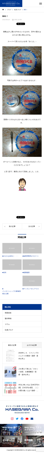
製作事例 (8, 318)
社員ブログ (9, 330)
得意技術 (8, 313)
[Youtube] (27, 418)
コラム (7, 324)
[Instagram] (12, 418)
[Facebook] (22, 418)
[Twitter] (17, 418)
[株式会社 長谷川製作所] (11, 3)
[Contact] (32, 418)
